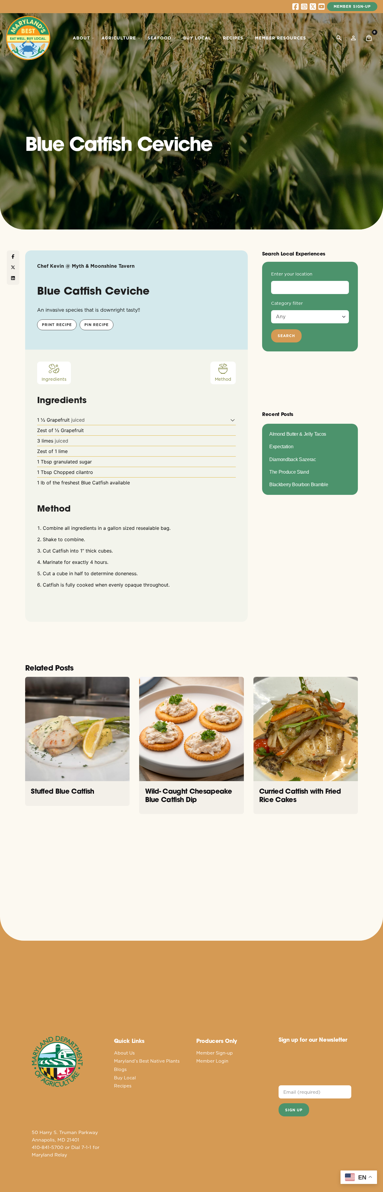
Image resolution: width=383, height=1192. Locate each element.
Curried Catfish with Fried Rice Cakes (300, 795)
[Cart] (369, 38)
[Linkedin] (13, 278)
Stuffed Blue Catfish (62, 791)
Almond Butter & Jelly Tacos (297, 434)
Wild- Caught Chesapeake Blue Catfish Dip (188, 795)
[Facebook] (13, 256)
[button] (233, 420)
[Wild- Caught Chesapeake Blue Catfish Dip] (191, 729)
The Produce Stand (289, 472)
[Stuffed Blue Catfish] (77, 729)
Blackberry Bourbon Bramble (298, 484)
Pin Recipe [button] (96, 324)
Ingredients (54, 379)
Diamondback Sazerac (292, 459)
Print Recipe (57, 324)
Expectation (281, 446)
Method (223, 379)
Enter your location (291, 274)
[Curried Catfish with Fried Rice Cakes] (305, 729)
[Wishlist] (353, 38)
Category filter (287, 303)
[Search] (339, 38)
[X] (13, 267)
